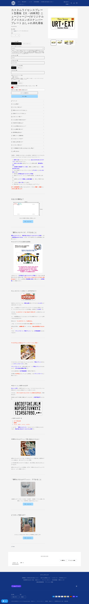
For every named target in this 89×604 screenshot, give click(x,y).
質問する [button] (63, 560)
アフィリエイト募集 (49, 582)
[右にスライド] (76, 42)
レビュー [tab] (14, 562)
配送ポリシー (51, 601)
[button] (24, 1)
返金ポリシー (38, 580)
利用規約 (46, 601)
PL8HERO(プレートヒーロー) (18, 601)
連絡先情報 (66, 601)
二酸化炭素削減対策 (40, 582)
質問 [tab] (21, 562)
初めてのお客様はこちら (45, 577)
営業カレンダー (61, 580)
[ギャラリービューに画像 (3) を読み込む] (66, 42)
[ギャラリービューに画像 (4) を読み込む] (72, 42)
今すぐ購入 (24, 96)
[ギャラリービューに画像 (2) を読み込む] (59, 42)
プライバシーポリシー (46, 580)
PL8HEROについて (62, 577)
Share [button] (13, 546)
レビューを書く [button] (73, 560)
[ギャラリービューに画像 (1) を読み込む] (53, 42)
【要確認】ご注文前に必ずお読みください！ (30, 577)
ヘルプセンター (55, 577)
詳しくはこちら (28, 221)
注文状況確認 (54, 580)
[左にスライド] (49, 42)
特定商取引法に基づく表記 (28, 580)
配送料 (15, 30)
